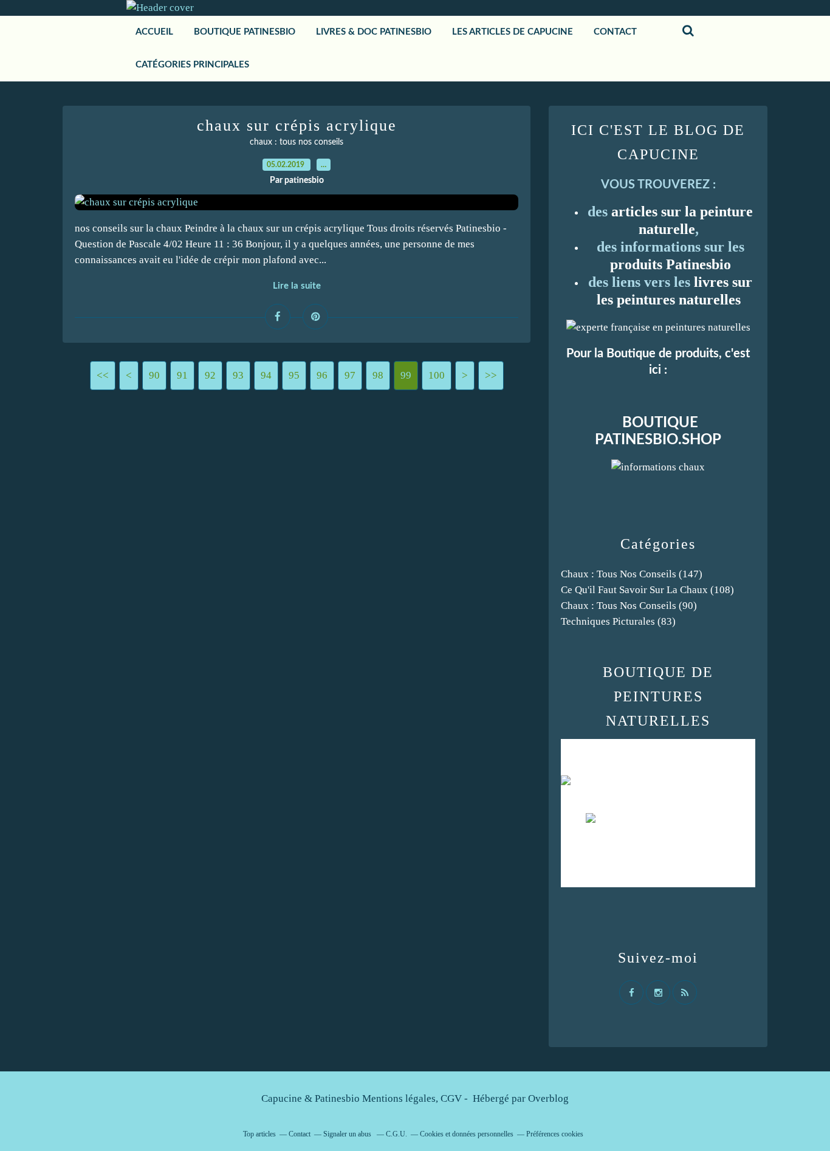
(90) (629, 605)
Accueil (154, 31)
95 (294, 375)
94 (266, 375)
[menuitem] (154, 32)
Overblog (548, 1098)
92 (210, 375)
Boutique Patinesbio (244, 31)
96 (322, 375)
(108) (647, 590)
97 (350, 375)
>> (491, 375)
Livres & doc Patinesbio (373, 31)
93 (238, 375)
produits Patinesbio (670, 264)
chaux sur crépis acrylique (297, 125)
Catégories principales (192, 64)
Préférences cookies (554, 1134)
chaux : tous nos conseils (296, 142)
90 (154, 375)
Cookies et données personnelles (466, 1134)
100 (436, 375)
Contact (299, 1134)
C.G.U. (396, 1134)
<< (103, 375)
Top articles (259, 1134)
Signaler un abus (348, 1134)
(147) (631, 574)
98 (377, 375)
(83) (618, 621)
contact (615, 31)
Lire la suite (297, 285)
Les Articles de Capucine (512, 31)
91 (182, 375)
